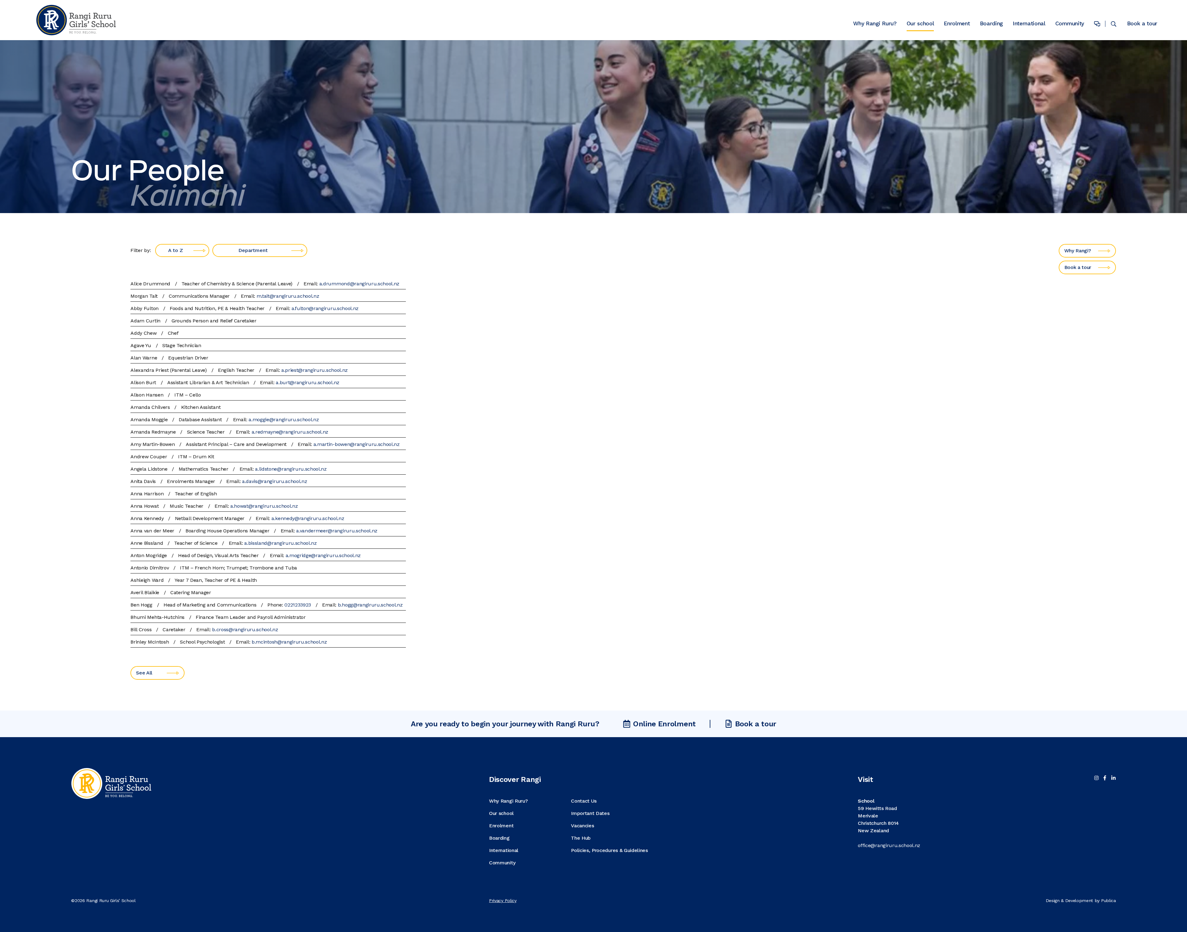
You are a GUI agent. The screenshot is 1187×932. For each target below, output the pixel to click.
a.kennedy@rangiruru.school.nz (307, 518)
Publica (1108, 900)
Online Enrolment (664, 724)
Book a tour (1142, 23)
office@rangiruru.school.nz (889, 845)
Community (1069, 23)
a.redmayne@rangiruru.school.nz (290, 432)
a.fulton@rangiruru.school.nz (325, 308)
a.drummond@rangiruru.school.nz (359, 284)
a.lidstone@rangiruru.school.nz (290, 469)
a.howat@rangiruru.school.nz (264, 506)
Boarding (991, 23)
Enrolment (957, 23)
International (1029, 23)
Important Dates (590, 813)
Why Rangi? (1077, 251)
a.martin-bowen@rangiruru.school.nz (356, 444)
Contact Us (584, 801)
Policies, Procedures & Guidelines (609, 850)
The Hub (581, 838)
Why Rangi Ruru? (874, 23)
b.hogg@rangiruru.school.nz (370, 605)
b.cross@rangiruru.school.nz (245, 629)
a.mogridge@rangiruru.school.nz (323, 555)
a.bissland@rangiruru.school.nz (280, 543)
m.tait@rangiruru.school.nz (288, 296)
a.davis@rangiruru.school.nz (274, 481)
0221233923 (297, 605)
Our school (920, 23)
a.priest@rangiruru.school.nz (314, 370)
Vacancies (582, 826)
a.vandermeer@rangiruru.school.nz (336, 531)
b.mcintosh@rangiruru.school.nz (289, 642)
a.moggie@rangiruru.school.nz (284, 419)
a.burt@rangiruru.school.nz (307, 382)
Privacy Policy (503, 900)
